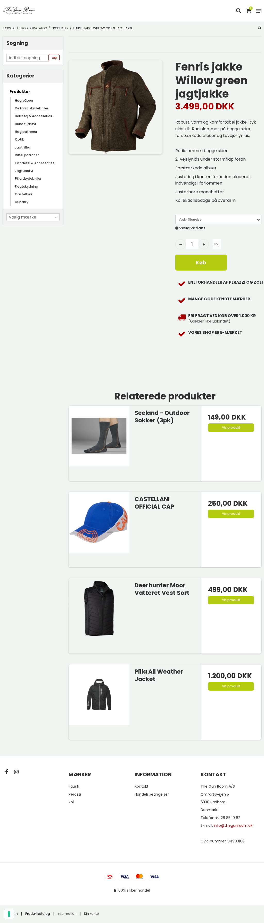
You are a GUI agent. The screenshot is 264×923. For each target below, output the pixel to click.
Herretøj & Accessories (33, 116)
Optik (19, 139)
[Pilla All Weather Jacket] (99, 694)
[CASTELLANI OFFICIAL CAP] (99, 522)
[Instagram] (19, 772)
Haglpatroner (26, 131)
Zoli (72, 802)
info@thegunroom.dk (233, 825)
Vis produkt (231, 427)
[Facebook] (9, 772)
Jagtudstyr (24, 171)
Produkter (20, 91)
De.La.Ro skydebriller (31, 108)
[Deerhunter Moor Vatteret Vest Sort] (99, 608)
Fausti (74, 786)
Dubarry (21, 202)
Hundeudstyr (25, 124)
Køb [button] (201, 262)
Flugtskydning (26, 186)
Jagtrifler (22, 147)
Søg (54, 58)
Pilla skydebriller (28, 178)
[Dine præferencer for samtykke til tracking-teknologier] (9, 914)
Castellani (23, 194)
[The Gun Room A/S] (19, 10)
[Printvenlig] (259, 28)
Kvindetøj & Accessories (34, 163)
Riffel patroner (27, 155)
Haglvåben (24, 100)
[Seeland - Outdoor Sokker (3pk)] (99, 436)
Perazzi (75, 794)
